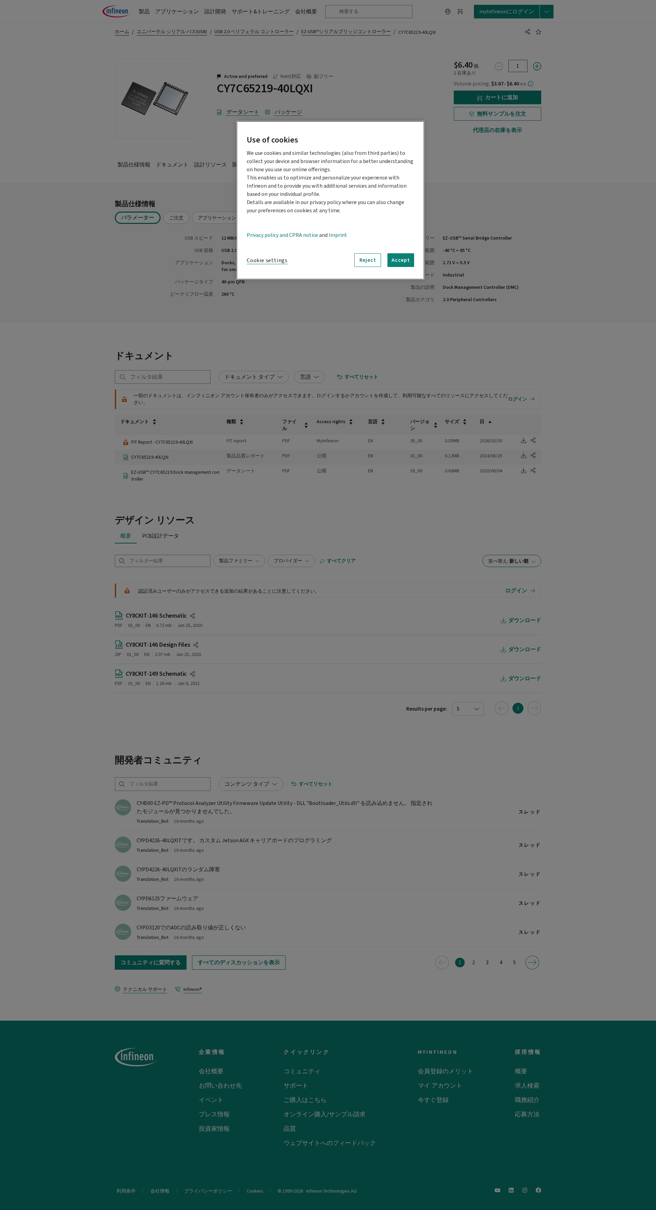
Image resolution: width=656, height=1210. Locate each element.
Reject (367, 260)
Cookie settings (267, 260)
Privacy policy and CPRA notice (282, 235)
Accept (401, 260)
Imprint (338, 235)
